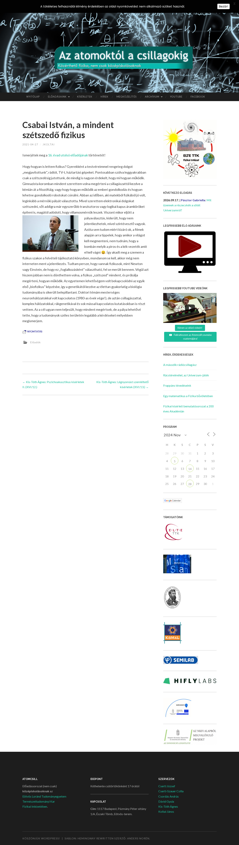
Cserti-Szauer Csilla (171, 791)
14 (190, 469)
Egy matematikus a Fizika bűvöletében (188, 396)
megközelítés (127, 96)
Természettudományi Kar (38, 801)
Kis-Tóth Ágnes (168, 806)
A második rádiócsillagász (180, 364)
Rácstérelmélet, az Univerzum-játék (186, 375)
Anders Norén (138, 838)
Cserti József (166, 786)
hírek (104, 96)
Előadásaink (57, 96)
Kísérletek (84, 96)
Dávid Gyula (166, 801)
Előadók (35, 342)
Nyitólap (33, 96)
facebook (198, 96)
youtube (176, 96)
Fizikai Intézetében (34, 806)
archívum (152, 96)
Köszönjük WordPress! (41, 838)
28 (190, 484)
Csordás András (168, 796)
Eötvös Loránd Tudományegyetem (44, 796)
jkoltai (49, 144)
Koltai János (166, 811)
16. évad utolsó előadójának (68, 155)
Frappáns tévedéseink (177, 385)
